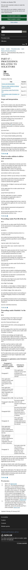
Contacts (3, 523)
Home (2, 48)
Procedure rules (5, 38)
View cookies (14, 22)
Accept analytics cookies (14, 16)
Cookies (3, 520)
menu (25, 44)
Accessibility (4, 517)
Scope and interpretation (8, 84)
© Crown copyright (22, 543)
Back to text (14, 483)
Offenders (3, 41)
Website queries (5, 526)
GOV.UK (11, 539)
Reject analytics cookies (14, 19)
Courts (3, 35)
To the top (3, 153)
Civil (23, 48)
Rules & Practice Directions (8, 50)
